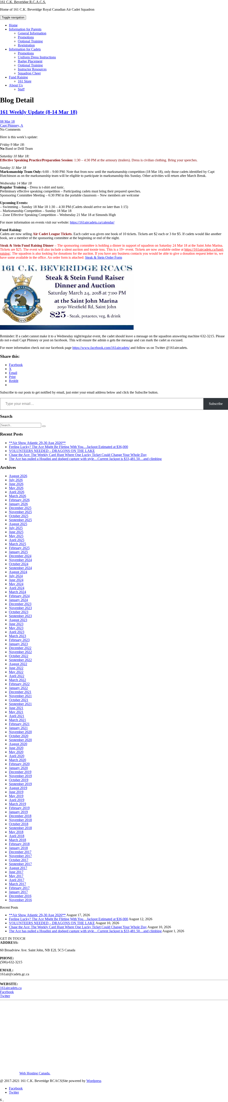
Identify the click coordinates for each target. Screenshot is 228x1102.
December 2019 (20, 772)
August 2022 (18, 664)
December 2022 (20, 648)
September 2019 (20, 784)
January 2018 (18, 848)
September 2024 (20, 568)
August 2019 (18, 788)
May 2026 (16, 488)
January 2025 (18, 552)
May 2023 (16, 628)
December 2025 (20, 508)
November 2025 (20, 512)
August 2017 (18, 868)
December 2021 (20, 692)
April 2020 (16, 756)
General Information (32, 33)
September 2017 (20, 864)
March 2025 (17, 544)
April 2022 (16, 676)
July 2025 (16, 528)
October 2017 (18, 860)
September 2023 (20, 616)
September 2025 (20, 520)
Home (13, 25)
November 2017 (20, 856)
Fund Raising (18, 77)
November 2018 (20, 820)
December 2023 (20, 604)
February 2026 (19, 500)
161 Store (24, 81)
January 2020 (18, 768)
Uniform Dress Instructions (37, 57)
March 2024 (17, 592)
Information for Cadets (25, 49)
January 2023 (18, 644)
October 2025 (18, 516)
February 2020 (19, 764)
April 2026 (16, 492)
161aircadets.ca (11, 988)
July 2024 (16, 576)
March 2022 (17, 680)
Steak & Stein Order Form (103, 257)
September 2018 (20, 828)
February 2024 (19, 596)
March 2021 (17, 720)
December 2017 (20, 852)
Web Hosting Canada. (34, 1073)
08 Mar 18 (7, 121)
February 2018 (19, 844)
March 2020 (17, 760)
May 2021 (16, 712)
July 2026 (16, 480)
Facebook (7, 992)
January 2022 (18, 688)
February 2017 (19, 888)
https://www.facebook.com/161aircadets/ (101, 348)
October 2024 (18, 564)
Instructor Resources (32, 69)
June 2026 (16, 484)
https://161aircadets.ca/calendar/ (92, 222)
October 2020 (18, 736)
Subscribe (216, 404)
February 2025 (19, 548)
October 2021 (18, 700)
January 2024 (18, 600)
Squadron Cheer (29, 73)
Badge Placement (30, 61)
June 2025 (16, 532)
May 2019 (16, 796)
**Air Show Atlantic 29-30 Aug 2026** (37, 443)
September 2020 (20, 740)
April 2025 (16, 540)
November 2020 (20, 732)
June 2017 (16, 872)
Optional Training (30, 41)
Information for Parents (25, 29)
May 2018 (16, 832)
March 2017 (17, 884)
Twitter (5, 996)
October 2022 (18, 656)
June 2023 (16, 624)
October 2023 (18, 612)
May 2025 (16, 536)
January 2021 (18, 728)
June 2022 (16, 668)
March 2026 (17, 496)
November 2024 (20, 560)
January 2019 (18, 812)
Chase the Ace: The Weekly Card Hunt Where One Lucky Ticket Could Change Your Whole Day (78, 455)
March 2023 (17, 636)
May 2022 (16, 672)
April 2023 (16, 632)
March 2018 (17, 840)
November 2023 (20, 608)
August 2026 (18, 476)
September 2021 (20, 704)
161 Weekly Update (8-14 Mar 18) (38, 112)
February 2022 (19, 684)
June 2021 (16, 708)
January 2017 (18, 892)
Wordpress (93, 1081)
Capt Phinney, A (11, 125)
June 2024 (16, 580)
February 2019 (19, 808)
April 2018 (16, 836)
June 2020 (16, 748)
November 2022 (20, 652)
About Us (16, 85)
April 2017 (16, 880)
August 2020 (18, 744)
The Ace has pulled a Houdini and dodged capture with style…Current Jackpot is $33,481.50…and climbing (85, 459)
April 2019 (16, 800)
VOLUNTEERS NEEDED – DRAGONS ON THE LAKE (52, 451)
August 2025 (18, 524)
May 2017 (16, 876)
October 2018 (18, 824)
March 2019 (17, 804)
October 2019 (18, 780)
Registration (26, 45)
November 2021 (20, 696)
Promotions (26, 37)
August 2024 (18, 572)
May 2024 (16, 584)
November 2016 (20, 900)
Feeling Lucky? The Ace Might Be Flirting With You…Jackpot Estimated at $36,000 (68, 447)
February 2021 (19, 724)
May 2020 (16, 752)
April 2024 (16, 588)
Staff (21, 89)
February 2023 (19, 640)
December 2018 (20, 816)
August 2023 (18, 620)
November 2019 (20, 776)
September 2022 (20, 660)
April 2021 (16, 716)
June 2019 (16, 792)
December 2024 (20, 556)
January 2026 (18, 504)
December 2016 (20, 896)
